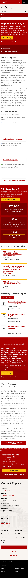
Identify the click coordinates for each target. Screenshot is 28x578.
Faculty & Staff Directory (10, 51)
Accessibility (4, 565)
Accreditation (18, 565)
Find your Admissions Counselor (14, 474)
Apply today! (14, 470)
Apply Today (7, 38)
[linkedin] (7, 518)
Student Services (19, 533)
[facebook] (2, 518)
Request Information (8, 41)
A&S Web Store (19, 537)
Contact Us (6, 48)
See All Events (7, 297)
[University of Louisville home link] (4, 2)
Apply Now (14, 551)
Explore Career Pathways (11, 199)
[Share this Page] (26, 11)
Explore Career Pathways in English (13, 443)
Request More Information (9, 377)
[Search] (20, 2)
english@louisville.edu (8, 495)
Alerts (2, 568)
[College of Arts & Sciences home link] (7, 524)
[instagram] (4, 518)
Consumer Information (20, 568)
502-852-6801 (6, 490)
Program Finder (19, 530)
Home (3, 11)
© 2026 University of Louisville (9, 562)
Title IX (16, 571)
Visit (14, 547)
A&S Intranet (4, 530)
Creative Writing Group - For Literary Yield (17, 302)
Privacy (3, 571)
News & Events (5, 533)
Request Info (14, 555)
